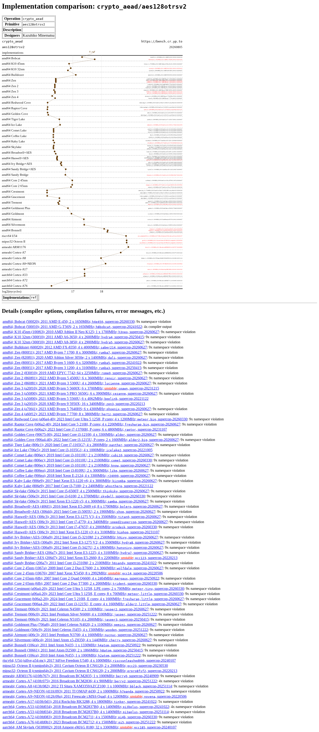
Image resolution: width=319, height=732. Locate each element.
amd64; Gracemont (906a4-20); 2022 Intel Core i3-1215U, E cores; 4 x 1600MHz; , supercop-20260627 (92, 604)
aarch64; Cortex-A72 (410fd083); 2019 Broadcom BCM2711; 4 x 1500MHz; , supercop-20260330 (80, 717)
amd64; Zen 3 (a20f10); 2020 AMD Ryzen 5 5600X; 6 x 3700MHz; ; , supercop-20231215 (81, 388)
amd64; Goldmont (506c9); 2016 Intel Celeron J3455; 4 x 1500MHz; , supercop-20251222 (75, 630)
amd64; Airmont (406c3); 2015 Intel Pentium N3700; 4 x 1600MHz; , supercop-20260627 (75, 635)
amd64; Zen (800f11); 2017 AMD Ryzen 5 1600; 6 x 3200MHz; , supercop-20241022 (72, 363)
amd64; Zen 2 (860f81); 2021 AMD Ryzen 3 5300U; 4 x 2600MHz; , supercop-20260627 (77, 383)
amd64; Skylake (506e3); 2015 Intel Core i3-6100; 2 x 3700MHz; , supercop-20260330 (74, 496)
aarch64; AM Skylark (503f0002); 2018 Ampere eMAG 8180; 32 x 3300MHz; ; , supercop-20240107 (90, 727)
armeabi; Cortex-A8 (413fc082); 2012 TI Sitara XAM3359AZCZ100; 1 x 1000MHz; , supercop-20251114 (87, 686)
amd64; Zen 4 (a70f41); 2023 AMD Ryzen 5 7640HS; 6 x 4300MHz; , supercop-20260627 (77, 409)
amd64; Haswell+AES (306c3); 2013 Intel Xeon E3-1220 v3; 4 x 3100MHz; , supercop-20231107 (81, 532)
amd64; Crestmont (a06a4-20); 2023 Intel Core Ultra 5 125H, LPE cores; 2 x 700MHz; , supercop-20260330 (93, 589)
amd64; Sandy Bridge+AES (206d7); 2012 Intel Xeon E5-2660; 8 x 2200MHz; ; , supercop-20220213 (90, 558)
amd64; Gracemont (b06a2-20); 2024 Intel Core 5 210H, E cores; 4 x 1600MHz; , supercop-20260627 (93, 599)
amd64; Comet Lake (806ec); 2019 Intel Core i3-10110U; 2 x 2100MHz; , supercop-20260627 (78, 455)
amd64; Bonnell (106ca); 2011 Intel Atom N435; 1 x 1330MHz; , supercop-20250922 (71, 645)
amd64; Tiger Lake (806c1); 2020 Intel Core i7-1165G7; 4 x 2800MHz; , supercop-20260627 (78, 445)
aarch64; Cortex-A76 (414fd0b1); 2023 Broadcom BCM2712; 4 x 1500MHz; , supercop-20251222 (79, 722)
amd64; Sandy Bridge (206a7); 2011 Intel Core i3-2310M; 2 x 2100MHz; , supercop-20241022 (79, 563)
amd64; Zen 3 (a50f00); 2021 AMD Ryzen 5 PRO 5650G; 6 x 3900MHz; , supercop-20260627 (80, 393)
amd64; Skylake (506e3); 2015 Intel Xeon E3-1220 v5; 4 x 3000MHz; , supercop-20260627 (75, 501)
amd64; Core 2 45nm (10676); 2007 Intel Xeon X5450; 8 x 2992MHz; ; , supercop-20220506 (83, 573)
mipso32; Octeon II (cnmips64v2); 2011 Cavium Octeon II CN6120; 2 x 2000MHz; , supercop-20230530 (85, 666)
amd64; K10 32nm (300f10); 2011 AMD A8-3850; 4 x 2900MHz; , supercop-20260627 (73, 342)
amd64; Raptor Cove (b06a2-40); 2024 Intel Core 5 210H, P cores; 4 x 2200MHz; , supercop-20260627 (91, 424)
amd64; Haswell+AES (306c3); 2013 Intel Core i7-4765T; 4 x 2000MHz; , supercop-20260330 (80, 527)
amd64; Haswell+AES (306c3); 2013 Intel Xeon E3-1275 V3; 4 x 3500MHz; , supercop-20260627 (82, 517)
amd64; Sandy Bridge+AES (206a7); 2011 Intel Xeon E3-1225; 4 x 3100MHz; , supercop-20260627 (83, 553)
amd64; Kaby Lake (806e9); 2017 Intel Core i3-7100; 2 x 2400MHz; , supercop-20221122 (78, 486)
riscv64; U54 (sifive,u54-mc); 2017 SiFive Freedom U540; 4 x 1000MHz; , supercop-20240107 (89, 660)
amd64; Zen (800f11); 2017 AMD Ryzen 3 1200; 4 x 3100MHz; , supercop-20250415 (72, 368)
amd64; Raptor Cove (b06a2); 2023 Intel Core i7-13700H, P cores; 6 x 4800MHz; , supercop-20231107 (85, 429)
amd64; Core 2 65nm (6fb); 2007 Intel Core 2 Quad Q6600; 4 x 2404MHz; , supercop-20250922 (81, 578)
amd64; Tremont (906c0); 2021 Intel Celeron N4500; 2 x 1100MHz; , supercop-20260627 (76, 609)
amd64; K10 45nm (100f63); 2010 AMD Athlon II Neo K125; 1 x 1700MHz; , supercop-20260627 (81, 332)
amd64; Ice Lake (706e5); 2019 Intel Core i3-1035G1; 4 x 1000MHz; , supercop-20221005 (77, 450)
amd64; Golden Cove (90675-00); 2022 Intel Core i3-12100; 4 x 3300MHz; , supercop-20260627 (79, 434)
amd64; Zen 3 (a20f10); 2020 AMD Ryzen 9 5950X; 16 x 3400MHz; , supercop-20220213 (74, 404)
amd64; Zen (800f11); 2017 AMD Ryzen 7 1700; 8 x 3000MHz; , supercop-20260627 (72, 352)
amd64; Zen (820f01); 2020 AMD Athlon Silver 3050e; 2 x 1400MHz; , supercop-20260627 (75, 357)
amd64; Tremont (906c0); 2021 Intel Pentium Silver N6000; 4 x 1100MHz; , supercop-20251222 (80, 614)
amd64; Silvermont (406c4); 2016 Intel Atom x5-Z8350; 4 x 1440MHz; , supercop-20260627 (77, 640)
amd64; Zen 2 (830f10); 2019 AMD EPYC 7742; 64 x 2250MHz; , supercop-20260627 (72, 373)
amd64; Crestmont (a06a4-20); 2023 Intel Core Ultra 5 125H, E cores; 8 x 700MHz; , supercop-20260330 (93, 594)
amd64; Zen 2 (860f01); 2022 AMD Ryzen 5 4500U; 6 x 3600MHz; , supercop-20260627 (75, 378)
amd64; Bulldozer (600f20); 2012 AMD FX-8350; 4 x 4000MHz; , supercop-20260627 (75, 347)
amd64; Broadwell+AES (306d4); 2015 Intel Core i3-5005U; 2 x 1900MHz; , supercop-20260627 (79, 512)
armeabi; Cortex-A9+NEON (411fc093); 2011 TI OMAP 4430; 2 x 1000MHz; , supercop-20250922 (83, 691)
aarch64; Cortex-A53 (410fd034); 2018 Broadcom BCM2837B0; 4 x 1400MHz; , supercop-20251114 (86, 712)
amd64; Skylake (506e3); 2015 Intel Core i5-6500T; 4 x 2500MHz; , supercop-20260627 (76, 491)
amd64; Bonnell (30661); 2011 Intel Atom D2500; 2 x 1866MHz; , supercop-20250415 (73, 650)
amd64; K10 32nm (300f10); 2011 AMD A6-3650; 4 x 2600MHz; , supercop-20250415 (73, 337)
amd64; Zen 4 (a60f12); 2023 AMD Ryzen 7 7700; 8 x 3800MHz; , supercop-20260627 (72, 414)
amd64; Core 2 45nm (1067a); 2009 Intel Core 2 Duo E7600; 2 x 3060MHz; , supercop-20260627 (83, 568)
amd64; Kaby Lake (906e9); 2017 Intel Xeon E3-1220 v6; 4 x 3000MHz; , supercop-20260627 (80, 481)
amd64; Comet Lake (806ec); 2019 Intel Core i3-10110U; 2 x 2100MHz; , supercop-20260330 (77, 460)
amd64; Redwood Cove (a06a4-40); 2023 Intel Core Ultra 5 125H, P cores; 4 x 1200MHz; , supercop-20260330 (95, 419)
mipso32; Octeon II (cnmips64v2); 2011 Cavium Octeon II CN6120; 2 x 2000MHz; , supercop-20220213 (90, 671)
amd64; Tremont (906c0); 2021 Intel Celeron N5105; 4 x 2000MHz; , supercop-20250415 (76, 619)
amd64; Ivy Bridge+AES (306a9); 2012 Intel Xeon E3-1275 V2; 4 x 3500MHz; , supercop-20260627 (83, 542)
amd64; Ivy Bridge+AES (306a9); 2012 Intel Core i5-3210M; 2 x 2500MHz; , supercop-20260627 (80, 537)
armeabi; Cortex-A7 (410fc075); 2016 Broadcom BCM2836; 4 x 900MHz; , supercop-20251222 (80, 681)
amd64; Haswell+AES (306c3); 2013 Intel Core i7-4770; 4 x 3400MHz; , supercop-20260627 (85, 522)
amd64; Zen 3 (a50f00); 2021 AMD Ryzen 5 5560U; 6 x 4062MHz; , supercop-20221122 (76, 399)
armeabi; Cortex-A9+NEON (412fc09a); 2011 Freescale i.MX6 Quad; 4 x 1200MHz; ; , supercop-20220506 (95, 696)
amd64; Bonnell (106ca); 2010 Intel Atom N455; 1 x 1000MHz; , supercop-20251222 (72, 655)
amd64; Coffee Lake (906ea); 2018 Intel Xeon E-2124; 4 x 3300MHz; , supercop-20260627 (76, 476)
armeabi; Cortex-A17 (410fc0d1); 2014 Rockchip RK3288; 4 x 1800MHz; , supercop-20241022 (79, 702)
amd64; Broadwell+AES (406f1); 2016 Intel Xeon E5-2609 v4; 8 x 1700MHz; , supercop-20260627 (83, 506)
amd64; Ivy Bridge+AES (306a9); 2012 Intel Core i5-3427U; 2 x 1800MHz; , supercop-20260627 (83, 547)
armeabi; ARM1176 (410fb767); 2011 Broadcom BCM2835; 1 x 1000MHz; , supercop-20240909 (81, 676)
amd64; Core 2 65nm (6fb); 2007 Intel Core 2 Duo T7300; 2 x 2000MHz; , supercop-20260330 (80, 583)
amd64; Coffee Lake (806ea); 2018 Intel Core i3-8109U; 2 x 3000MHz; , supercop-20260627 (76, 470)
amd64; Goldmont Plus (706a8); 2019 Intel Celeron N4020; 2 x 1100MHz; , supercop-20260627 (79, 624)
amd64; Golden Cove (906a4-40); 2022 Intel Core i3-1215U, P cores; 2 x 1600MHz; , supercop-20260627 (91, 440)
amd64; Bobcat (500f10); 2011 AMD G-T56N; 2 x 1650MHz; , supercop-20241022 (72, 327)
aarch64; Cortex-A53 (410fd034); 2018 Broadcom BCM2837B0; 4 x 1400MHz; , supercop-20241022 (86, 707)
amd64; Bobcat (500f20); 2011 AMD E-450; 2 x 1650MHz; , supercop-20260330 (69, 322)
